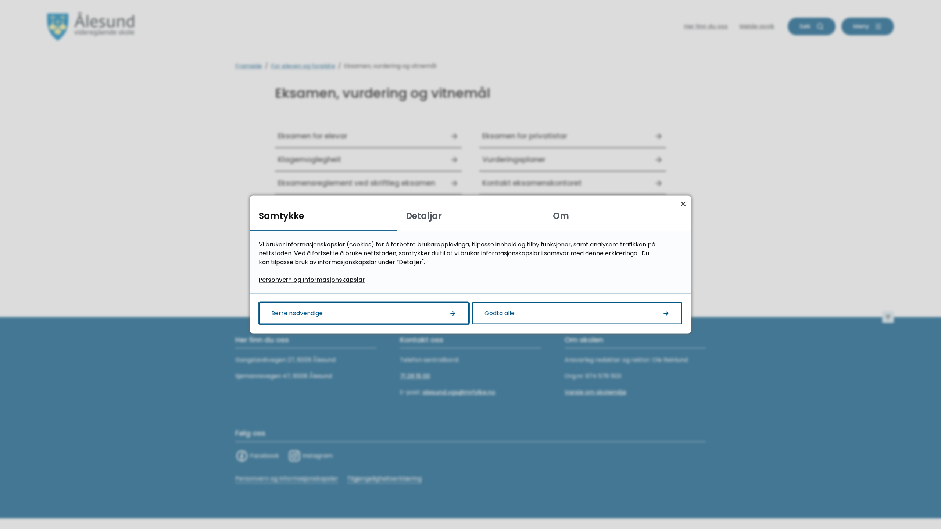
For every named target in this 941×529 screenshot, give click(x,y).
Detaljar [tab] (424, 216)
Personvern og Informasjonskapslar (312, 280)
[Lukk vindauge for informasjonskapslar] (683, 203)
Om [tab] (561, 216)
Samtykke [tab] (281, 216)
